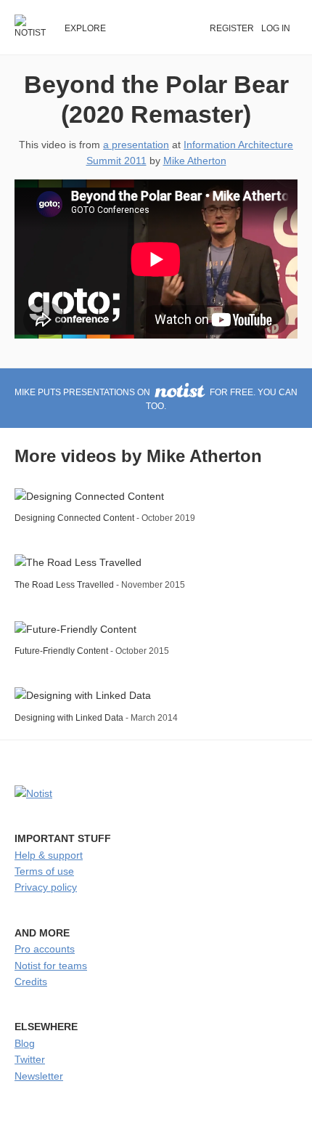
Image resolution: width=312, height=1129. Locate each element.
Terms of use (44, 871)
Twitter (30, 1059)
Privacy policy (46, 887)
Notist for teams (51, 965)
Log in (275, 28)
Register (232, 28)
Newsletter (39, 1076)
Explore (85, 28)
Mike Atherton (194, 160)
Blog (25, 1043)
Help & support (49, 855)
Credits (31, 981)
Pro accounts (45, 949)
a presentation (136, 144)
